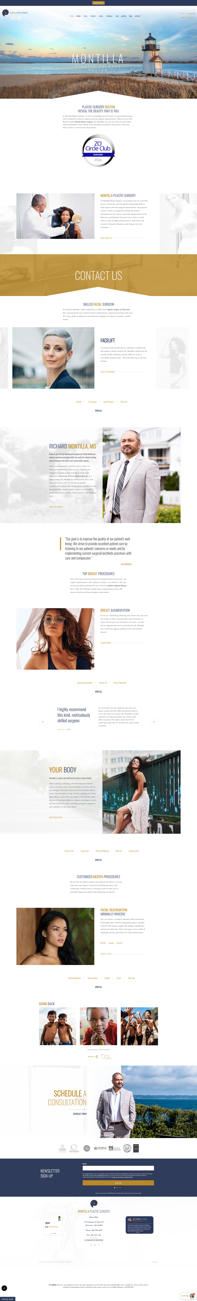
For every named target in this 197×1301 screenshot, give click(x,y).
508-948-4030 (129, 1287)
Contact (137, 15)
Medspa (109, 15)
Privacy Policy (124, 1193)
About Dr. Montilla (56, 507)
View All (98, 410)
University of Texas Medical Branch (73, 476)
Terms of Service (134, 1193)
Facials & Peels (106, 954)
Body (101, 15)
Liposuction (85, 850)
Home (72, 15)
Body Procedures (55, 817)
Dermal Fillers (93, 978)
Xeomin (111, 942)
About (78, 15)
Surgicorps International (92, 1049)
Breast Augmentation (85, 682)
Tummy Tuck (69, 850)
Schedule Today (80, 1114)
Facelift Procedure (108, 372)
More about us (106, 238)
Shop (130, 15)
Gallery (123, 15)
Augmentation (106, 643)
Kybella (107, 978)
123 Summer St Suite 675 (94, 1224)
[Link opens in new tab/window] (12, 18)
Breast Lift (103, 682)
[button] (4, 1288)
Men (117, 15)
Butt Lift (119, 850)
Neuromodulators (75, 978)
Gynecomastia (134, 850)
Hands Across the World (105, 1049)
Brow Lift (124, 401)
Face (85, 15)
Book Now (98, 3)
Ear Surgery (92, 401)
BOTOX (103, 942)
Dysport (119, 942)
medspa (98, 876)
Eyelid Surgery (108, 401)
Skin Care (131, 978)
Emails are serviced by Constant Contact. (122, 1177)
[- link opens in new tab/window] (62, 1148)
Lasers (119, 978)
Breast (93, 15)
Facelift (108, 340)
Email (84, 1164)
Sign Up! (118, 1183)
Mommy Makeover (102, 850)
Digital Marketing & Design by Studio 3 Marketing (59, 1262)
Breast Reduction (120, 682)
